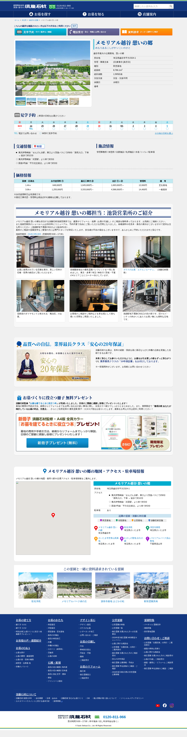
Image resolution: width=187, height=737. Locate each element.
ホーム (17, 20)
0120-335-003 (34, 234)
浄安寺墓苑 (155, 527)
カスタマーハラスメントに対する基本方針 (33, 701)
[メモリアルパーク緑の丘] (74, 585)
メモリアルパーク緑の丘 (74, 601)
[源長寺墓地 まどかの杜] (112, 585)
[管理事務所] (63, 101)
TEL (31, 129)
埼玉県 (24, 20)
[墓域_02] (31, 101)
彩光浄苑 (128, 527)
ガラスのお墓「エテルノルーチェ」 (139, 270)
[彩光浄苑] (35, 585)
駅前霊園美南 (151, 601)
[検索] (171, 6)
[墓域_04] (52, 101)
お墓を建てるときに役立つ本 (43, 403)
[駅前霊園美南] (151, 585)
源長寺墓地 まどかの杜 (112, 601)
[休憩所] (74, 101)
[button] (53, 515)
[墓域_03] (42, 101)
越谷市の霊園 (33, 20)
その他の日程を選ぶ (164, 133)
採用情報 (57, 701)
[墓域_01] (20, 101)
